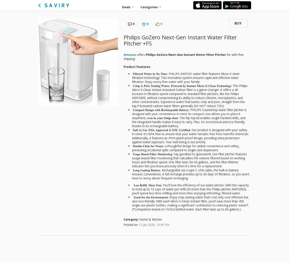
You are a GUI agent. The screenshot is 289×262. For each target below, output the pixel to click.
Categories (149, 7)
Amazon (130, 55)
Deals (126, 7)
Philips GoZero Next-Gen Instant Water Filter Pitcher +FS (180, 40)
